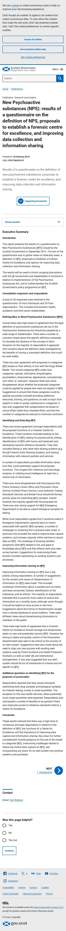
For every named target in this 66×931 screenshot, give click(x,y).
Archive (21, 887)
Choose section (12, 222)
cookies (15, 5)
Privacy (49, 893)
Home (5, 89)
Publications (17, 89)
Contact (33, 887)
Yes (10, 825)
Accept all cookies (33, 39)
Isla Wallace (16, 800)
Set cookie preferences (33, 57)
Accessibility (8, 887)
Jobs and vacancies (32, 893)
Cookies (45, 887)
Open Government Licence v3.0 (48, 907)
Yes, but (13, 840)
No (10, 832)
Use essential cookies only (33, 49)
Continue (9, 850)
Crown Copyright (10, 893)
